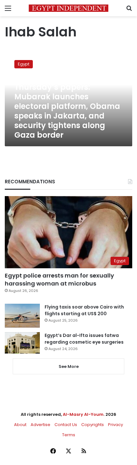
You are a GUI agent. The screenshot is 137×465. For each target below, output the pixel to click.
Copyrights (92, 425)
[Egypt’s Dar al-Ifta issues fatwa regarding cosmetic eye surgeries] (22, 342)
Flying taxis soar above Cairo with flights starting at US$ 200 (84, 310)
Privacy (115, 425)
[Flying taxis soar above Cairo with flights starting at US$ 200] (22, 316)
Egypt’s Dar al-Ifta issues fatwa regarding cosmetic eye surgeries (84, 338)
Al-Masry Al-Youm (83, 414)
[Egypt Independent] (68, 8)
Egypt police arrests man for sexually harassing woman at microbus (59, 279)
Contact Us (65, 425)
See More (69, 366)
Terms (68, 435)
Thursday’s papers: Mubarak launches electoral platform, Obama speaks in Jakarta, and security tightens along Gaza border (67, 111)
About (20, 425)
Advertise (40, 425)
